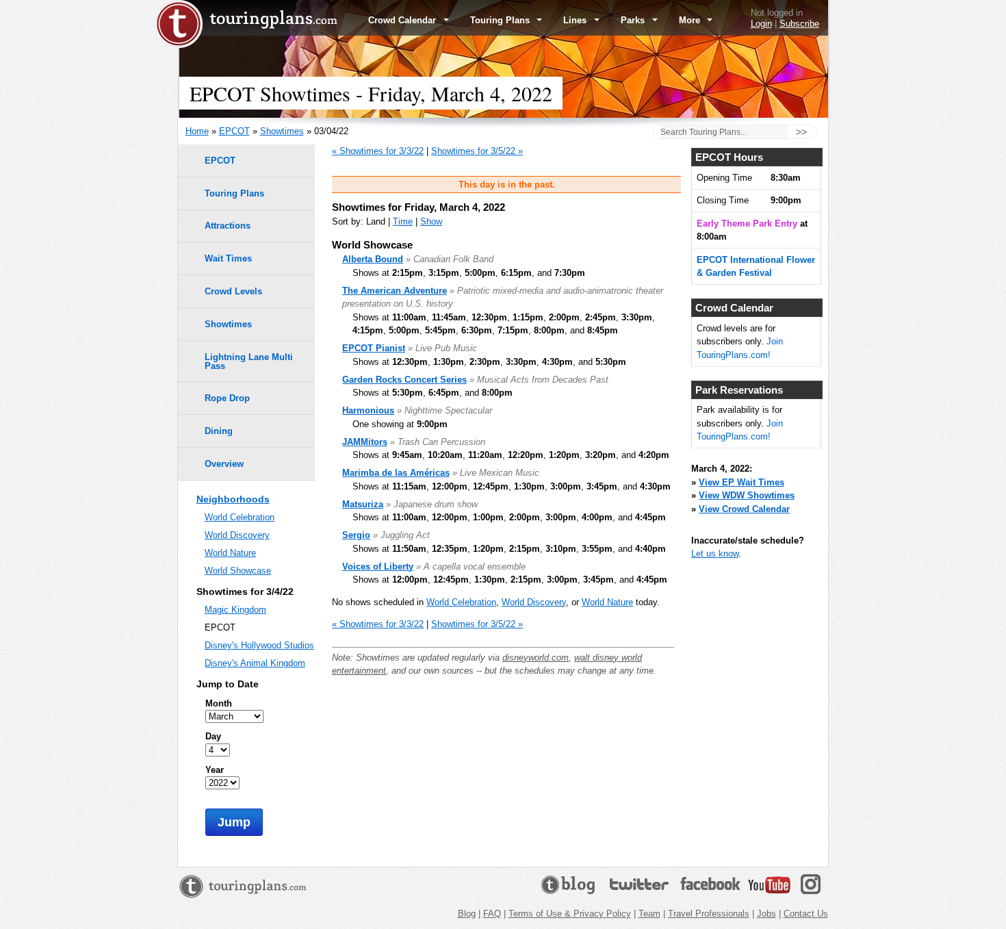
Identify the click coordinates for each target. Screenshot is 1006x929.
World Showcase (238, 570)
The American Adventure (394, 290)
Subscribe (799, 23)
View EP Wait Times (741, 482)
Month (218, 703)
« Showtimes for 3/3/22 (378, 151)
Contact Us (806, 913)
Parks (634, 20)
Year (214, 770)
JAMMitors (364, 442)
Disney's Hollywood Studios (259, 645)
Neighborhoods (233, 499)
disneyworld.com (535, 657)
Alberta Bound (372, 259)
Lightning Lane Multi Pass (249, 361)
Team (649, 913)
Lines (576, 20)
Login (761, 23)
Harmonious (368, 410)
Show (431, 221)
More (691, 20)
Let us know (714, 553)
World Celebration (461, 602)
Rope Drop (227, 398)
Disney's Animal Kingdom (255, 663)
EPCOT (234, 131)
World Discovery (534, 602)
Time (403, 221)
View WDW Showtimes (747, 495)
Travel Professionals (708, 913)
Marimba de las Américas (396, 473)
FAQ (492, 913)
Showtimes (282, 131)
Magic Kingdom (235, 610)
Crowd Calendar (403, 20)
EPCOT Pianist (373, 348)
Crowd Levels (233, 291)
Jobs (766, 913)
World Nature (607, 602)
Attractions (227, 225)
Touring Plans (501, 20)
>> (801, 132)
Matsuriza (362, 504)
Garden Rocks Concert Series (404, 379)
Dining (219, 431)
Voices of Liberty (377, 566)
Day (213, 736)
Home (197, 131)
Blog (467, 913)
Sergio (356, 535)
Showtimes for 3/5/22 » (477, 151)
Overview (224, 464)
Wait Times (228, 258)
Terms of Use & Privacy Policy (569, 913)
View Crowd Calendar (744, 509)
